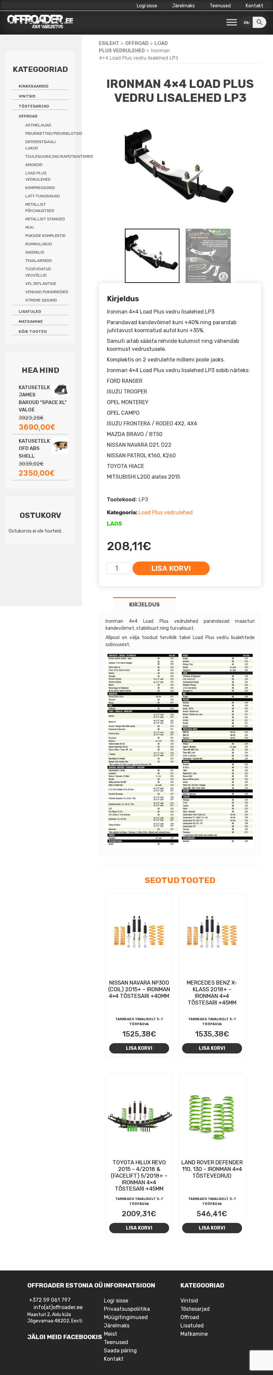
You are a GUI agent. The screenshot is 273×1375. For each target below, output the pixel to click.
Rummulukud (38, 244)
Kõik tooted (33, 331)
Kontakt (254, 6)
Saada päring (120, 1350)
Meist (110, 1334)
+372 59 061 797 (50, 1300)
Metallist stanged (45, 219)
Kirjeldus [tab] (144, 604)
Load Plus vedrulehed (165, 512)
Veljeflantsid (40, 283)
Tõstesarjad (34, 106)
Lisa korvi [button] (139, 1048)
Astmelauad (38, 125)
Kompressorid (40, 187)
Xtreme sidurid (41, 300)
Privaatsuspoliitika (127, 1309)
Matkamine (31, 321)
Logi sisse (147, 6)
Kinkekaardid (33, 86)
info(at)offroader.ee (58, 1307)
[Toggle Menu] (231, 22)
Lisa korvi (171, 568)
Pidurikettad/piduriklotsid (53, 133)
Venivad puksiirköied (46, 292)
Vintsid (27, 96)
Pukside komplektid (45, 235)
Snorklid (34, 252)
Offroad (136, 43)
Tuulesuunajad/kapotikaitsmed (59, 156)
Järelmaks (183, 6)
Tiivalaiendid (38, 260)
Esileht (109, 43)
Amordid (34, 164)
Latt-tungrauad (42, 196)
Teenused (220, 6)
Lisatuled (30, 311)
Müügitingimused (126, 1317)
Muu (29, 227)
